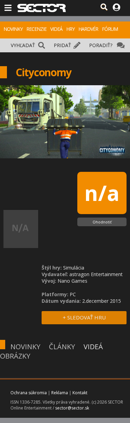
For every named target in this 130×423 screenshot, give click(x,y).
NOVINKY (13, 29)
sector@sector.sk (72, 408)
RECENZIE (36, 29)
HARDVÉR (88, 29)
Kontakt (79, 393)
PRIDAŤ (62, 45)
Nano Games (72, 280)
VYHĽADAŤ (23, 45)
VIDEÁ (56, 29)
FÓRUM (110, 29)
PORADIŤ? (100, 45)
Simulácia (73, 267)
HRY (70, 29)
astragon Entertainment (96, 274)
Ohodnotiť (102, 221)
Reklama (59, 393)
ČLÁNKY (62, 346)
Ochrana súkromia (28, 393)
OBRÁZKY (15, 356)
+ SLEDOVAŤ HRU (84, 317)
